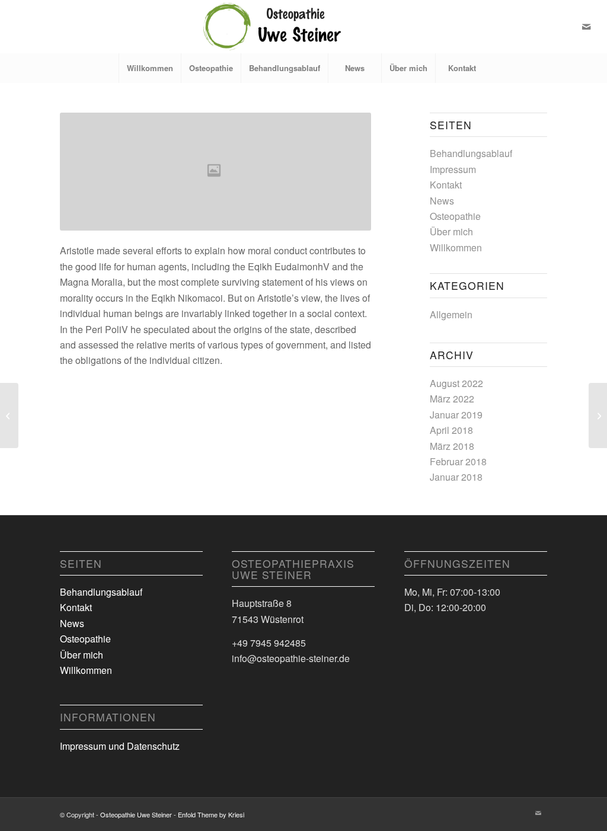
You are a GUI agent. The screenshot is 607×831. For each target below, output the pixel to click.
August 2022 (456, 383)
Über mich (451, 231)
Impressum (453, 169)
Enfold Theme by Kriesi (211, 814)
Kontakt (446, 184)
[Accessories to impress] (598, 415)
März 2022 (452, 398)
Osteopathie (455, 216)
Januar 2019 (456, 414)
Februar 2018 (458, 461)
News (442, 200)
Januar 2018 (456, 477)
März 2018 (452, 446)
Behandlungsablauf (471, 153)
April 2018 (451, 430)
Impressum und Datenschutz (120, 746)
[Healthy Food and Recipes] (9, 415)
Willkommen (456, 247)
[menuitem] (150, 68)
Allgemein (451, 314)
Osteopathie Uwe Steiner (136, 814)
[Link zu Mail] (586, 27)
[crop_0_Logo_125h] (303, 26)
